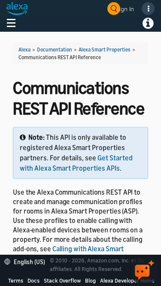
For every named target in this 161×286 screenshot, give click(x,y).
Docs (33, 280)
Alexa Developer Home (127, 280)
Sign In (125, 8)
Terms (15, 280)
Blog (90, 280)
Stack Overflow (62, 280)
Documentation (54, 49)
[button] (26, 261)
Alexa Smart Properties (105, 49)
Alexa (24, 49)
